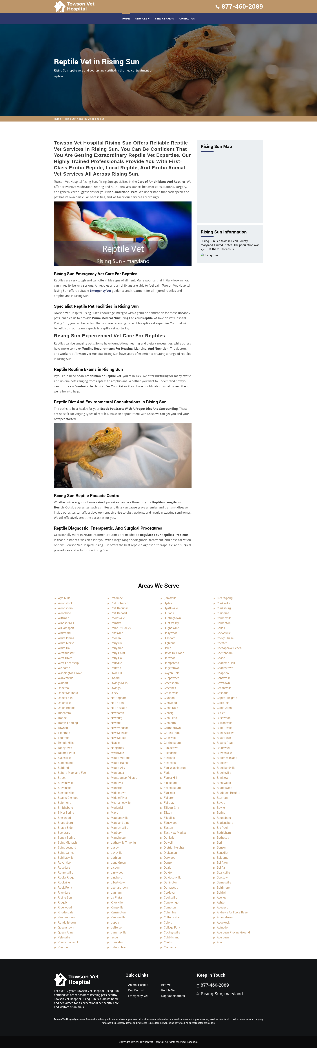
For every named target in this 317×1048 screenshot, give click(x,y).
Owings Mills (119, 683)
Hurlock (169, 613)
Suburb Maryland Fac (72, 773)
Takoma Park (66, 753)
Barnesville (224, 882)
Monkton (117, 788)
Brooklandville (226, 768)
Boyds (221, 803)
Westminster (66, 653)
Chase (221, 658)
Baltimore (223, 887)
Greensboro (171, 683)
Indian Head (119, 947)
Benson (222, 847)
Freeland (169, 758)
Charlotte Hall (226, 663)
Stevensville (65, 783)
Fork (167, 773)
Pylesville (64, 937)
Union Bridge (66, 708)
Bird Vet (166, 985)
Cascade (222, 693)
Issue (114, 937)
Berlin (220, 842)
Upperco (63, 688)
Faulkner (169, 793)
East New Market (175, 833)
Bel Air (221, 867)
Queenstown (66, 927)
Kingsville (117, 907)
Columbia (170, 912)
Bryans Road (225, 743)
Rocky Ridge (66, 877)
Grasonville (171, 693)
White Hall (64, 648)
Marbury (116, 833)
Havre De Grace (174, 653)
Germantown (172, 728)
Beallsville (223, 872)
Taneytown (65, 748)
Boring (221, 812)
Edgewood (170, 823)
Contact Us (187, 18)
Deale (167, 867)
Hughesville (171, 628)
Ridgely (63, 902)
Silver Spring (66, 812)
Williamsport (66, 628)
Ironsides (117, 942)
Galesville (170, 738)
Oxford (115, 678)
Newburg (116, 718)
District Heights (174, 847)
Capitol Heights (227, 698)
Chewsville (224, 633)
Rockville (64, 882)
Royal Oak (64, 862)
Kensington (118, 912)
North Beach (119, 708)
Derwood (169, 858)
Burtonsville (224, 723)
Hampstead (171, 663)
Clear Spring (225, 598)
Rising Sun (70, 118)
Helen (167, 648)
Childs (221, 628)
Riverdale (64, 892)
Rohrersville (65, 872)
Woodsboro (65, 608)
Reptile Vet (168, 990)
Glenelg (169, 713)
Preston (63, 947)
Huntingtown (172, 618)
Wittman (63, 618)
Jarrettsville (118, 932)
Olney (114, 693)
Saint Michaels (67, 842)
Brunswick (223, 748)
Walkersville (65, 678)
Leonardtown (119, 887)
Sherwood (64, 818)
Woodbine (64, 613)
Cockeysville (172, 932)
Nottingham (119, 698)
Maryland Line (120, 823)
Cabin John (224, 708)
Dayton (168, 872)
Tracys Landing (68, 723)
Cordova (169, 892)
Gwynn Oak (171, 673)
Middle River (119, 798)
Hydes (168, 603)
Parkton (116, 668)
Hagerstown (172, 668)
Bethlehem (224, 833)
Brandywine (224, 788)
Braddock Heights (228, 793)
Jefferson (117, 927)
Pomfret (116, 623)
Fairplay (169, 803)
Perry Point (118, 653)
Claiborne (223, 613)
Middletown (118, 793)
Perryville (117, 643)
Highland (170, 643)
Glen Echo (170, 718)
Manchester (118, 837)
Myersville (117, 753)
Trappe (62, 718)
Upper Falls (65, 698)
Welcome (64, 668)
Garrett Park (172, 733)
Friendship (170, 753)
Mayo (114, 812)
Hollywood (171, 633)
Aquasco (222, 907)
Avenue (221, 897)
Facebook (192, 1042)
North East (118, 703)
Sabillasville (65, 858)
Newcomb (117, 713)
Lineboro (116, 877)
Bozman (222, 798)
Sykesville (64, 758)
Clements (170, 947)
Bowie (221, 808)
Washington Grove (70, 673)
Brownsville (224, 753)
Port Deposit (119, 613)
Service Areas (164, 18)
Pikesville (117, 633)
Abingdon (223, 927)
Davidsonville (172, 877)
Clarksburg (224, 608)
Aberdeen (223, 937)
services (141, 18)
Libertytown (118, 882)
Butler (221, 713)
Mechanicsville (120, 803)
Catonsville (224, 688)
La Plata (116, 897)
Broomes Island (227, 758)
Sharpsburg (65, 823)
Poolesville (118, 618)
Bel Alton (223, 862)
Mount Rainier (120, 763)
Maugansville (119, 818)
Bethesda (223, 837)
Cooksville (170, 897)
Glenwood (170, 703)
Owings (116, 688)
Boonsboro (224, 818)
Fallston (169, 798)
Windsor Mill (66, 623)
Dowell (168, 842)
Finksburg (170, 783)
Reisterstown (66, 917)
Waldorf (63, 683)
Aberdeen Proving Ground (233, 932)
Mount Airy (118, 768)
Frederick (170, 763)
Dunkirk (169, 837)
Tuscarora (64, 713)
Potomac (117, 598)
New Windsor (119, 728)
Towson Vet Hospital (152, 1042)
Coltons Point (173, 917)
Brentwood (224, 783)
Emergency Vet (100, 291)
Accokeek (223, 922)
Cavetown (223, 683)
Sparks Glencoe (68, 798)
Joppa (115, 922)
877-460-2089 (242, 6)
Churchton (224, 623)
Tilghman (64, 733)
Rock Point (65, 887)
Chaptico (223, 673)
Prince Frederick (68, 942)
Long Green (118, 862)
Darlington (171, 882)
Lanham (116, 892)
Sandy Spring (66, 837)
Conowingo (171, 902)
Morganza (117, 773)
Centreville (223, 678)
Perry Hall (117, 658)
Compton (170, 907)
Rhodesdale (65, 912)
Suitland (63, 768)
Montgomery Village (124, 778)
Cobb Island (171, 937)
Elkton (168, 812)
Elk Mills (169, 818)
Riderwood (65, 907)
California (223, 703)
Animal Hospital (138, 985)
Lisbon (115, 867)
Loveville (116, 853)
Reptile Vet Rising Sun (92, 118)
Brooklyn (222, 763)
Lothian (116, 858)
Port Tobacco (119, 603)
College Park (172, 927)
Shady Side (65, 828)
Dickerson (170, 853)
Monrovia (117, 783)
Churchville (224, 618)
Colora (168, 922)
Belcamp (222, 858)
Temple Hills (66, 743)
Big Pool (222, 828)
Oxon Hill (117, 673)
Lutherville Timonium (124, 842)
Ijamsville (170, 598)
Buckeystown (225, 733)
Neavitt (115, 743)
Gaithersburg (172, 743)
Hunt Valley (171, 623)
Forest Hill (170, 778)
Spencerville (66, 793)
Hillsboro (169, 638)
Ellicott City (171, 808)
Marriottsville (119, 828)
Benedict (222, 853)
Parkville (116, 663)
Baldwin (222, 892)
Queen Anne (65, 932)
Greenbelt (170, 688)
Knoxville (117, 902)
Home (126, 18)
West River (65, 658)
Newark (116, 723)
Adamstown (225, 917)
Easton (168, 828)
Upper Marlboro (68, 693)
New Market (118, 738)
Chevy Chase (225, 638)
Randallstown (67, 922)
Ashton (221, 902)
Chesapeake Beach (229, 648)
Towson (63, 728)
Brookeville (224, 773)
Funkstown (171, 748)
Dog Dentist (136, 990)
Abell (220, 942)
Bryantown (224, 738)
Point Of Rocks (121, 628)
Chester (222, 643)
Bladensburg (225, 823)
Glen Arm (170, 723)
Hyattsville (171, 608)
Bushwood (224, 718)
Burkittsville (224, 728)
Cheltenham (225, 653)
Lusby (115, 847)
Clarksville (223, 603)
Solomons (64, 803)
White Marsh (66, 643)
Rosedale (64, 867)
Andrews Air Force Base (232, 912)
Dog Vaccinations (173, 996)
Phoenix (116, 638)
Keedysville (118, 917)
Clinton (168, 942)
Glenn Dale (171, 708)
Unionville (64, 703)
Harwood (170, 658)
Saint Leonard (67, 847)
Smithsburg (65, 808)
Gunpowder (171, 678)
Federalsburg (172, 788)
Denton (168, 862)
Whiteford (64, 633)
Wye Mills (64, 598)
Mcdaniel (117, 808)
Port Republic (120, 608)
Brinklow (222, 778)
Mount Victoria (120, 758)
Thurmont (64, 738)
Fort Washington (175, 768)
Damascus (171, 887)
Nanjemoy (117, 748)
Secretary (64, 833)
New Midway (119, 733)
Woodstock (65, 603)
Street (62, 778)
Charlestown (225, 668)
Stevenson (65, 788)
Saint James (66, 853)
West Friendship (68, 663)
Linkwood (117, 872)
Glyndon (169, 698)
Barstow (222, 877)
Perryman (117, 648)
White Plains (66, 638)
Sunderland (65, 763)
